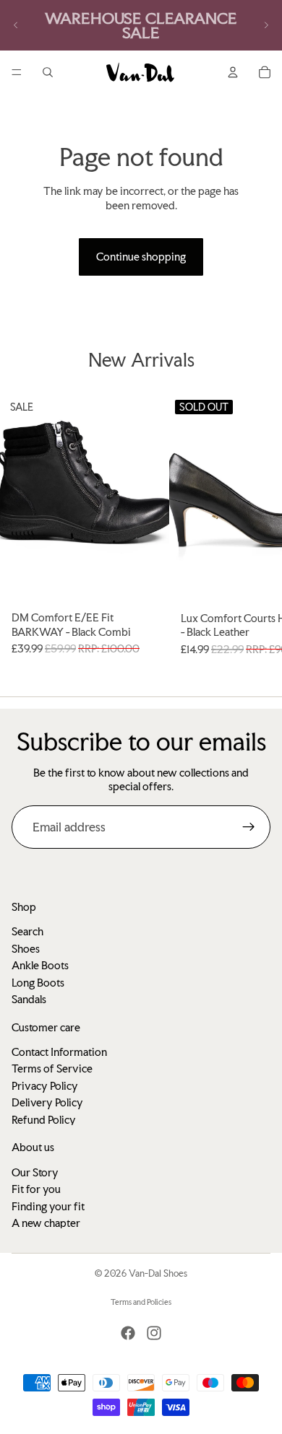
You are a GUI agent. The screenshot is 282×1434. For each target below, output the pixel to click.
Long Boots (38, 982)
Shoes (26, 949)
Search (27, 931)
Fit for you (36, 1189)
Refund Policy (44, 1120)
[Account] (233, 72)
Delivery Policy (47, 1102)
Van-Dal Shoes (158, 1273)
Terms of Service (52, 1068)
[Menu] (16, 72)
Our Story (35, 1172)
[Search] (48, 72)
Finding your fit (48, 1205)
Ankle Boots (40, 965)
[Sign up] (249, 827)
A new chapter (46, 1223)
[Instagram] (154, 1333)
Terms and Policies (141, 1302)
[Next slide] (266, 25)
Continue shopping (141, 256)
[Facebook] (128, 1333)
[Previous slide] (16, 25)
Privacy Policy (45, 1086)
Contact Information (59, 1052)
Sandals (29, 999)
